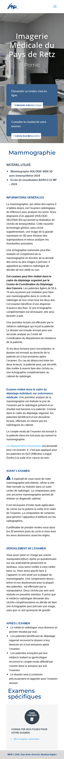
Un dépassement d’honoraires (24, 446)
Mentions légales (49, 754)
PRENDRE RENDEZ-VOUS (28, 105)
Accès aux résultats (27, 136)
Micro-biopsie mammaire (26, 739)
